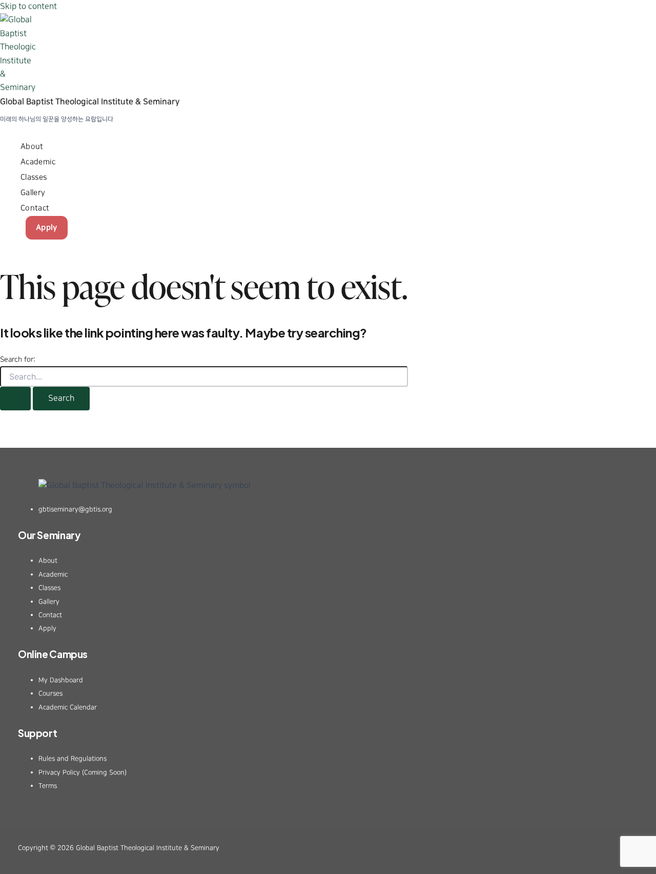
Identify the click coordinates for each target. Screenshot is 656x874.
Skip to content (28, 6)
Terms (47, 785)
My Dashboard (60, 680)
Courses (50, 693)
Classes (33, 177)
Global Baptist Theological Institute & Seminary (89, 101)
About (32, 146)
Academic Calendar (67, 707)
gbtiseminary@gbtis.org (75, 509)
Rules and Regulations (72, 758)
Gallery (32, 192)
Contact (34, 208)
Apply (46, 227)
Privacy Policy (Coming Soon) (82, 772)
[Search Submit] (15, 398)
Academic (37, 161)
